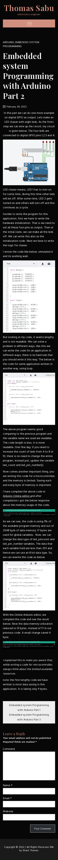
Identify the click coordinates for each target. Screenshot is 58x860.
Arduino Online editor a (17, 496)
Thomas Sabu (29, 8)
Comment (9, 748)
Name (7, 785)
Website (8, 811)
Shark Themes (31, 850)
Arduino (8, 42)
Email (7, 798)
